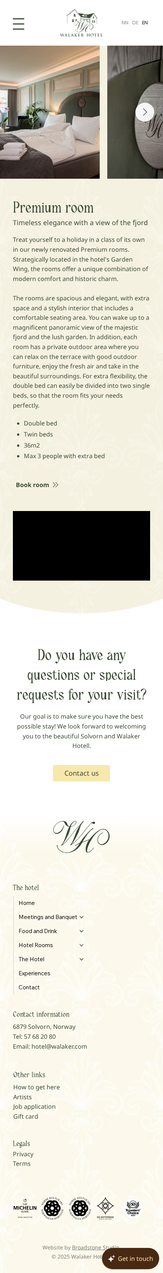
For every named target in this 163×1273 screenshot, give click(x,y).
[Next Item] (144, 112)
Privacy (23, 1154)
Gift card (25, 1116)
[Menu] (18, 24)
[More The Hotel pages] (81, 959)
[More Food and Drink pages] (81, 931)
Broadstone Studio (95, 1247)
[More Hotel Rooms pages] (81, 945)
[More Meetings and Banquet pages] (81, 917)
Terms (22, 1163)
